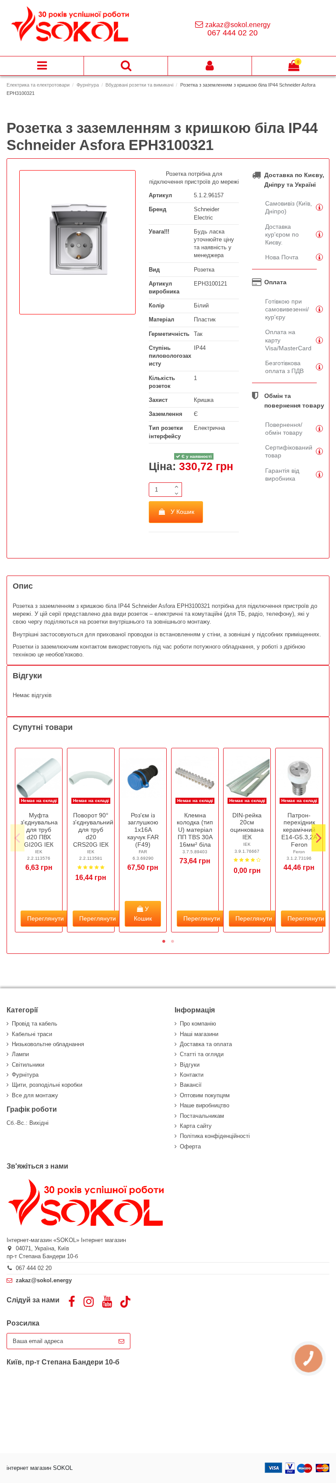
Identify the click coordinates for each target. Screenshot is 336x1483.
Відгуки (190, 1064)
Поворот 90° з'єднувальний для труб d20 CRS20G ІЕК (93, 830)
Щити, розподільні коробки (47, 1085)
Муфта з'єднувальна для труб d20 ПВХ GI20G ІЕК (39, 830)
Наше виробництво (204, 1105)
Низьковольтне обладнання (48, 1044)
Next (319, 837)
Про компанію (198, 1023)
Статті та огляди (202, 1054)
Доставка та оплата (206, 1044)
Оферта (190, 1146)
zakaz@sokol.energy (237, 24)
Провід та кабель (34, 1023)
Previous (17, 837)
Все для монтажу (35, 1095)
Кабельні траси (32, 1034)
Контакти (191, 1074)
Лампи (20, 1054)
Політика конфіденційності (215, 1136)
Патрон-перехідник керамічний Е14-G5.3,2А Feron (299, 830)
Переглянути (45, 918)
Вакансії (191, 1085)
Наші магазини (199, 1034)
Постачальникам (202, 1116)
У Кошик (182, 511)
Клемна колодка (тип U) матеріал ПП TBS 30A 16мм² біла (195, 830)
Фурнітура (25, 1074)
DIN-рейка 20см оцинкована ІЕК (247, 826)
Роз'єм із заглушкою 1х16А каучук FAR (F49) (143, 830)
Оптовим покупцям (205, 1095)
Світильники (28, 1064)
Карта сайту (196, 1126)
